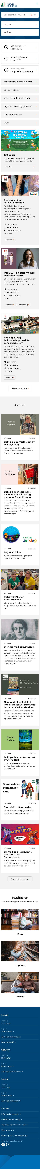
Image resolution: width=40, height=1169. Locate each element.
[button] (37, 4)
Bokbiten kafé (7, 1042)
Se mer (9, 167)
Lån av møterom (12, 90)
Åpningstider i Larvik (10, 1037)
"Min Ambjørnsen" (13, 114)
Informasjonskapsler (10, 1114)
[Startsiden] (9, 4)
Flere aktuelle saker (19, 879)
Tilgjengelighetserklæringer (14, 1125)
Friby (6, 123)
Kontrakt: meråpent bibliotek (18, 82)
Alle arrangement (19, 388)
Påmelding (23, 305)
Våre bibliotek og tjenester (17, 98)
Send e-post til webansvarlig (14, 1136)
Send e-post (7, 1031)
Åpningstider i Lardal (10, 1101)
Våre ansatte (7, 1130)
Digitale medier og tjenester (18, 106)
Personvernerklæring (11, 1119)
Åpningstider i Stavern (11, 1071)
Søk (34, 14)
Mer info (9, 240)
